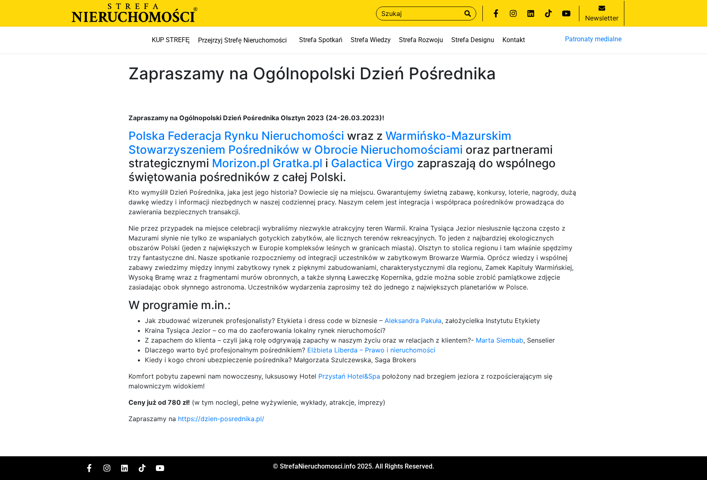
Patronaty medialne (593, 39)
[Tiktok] (548, 13)
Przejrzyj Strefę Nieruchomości (242, 40)
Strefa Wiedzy (371, 40)
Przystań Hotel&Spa (349, 376)
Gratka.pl (297, 163)
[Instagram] (513, 13)
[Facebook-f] (496, 13)
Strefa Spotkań (320, 40)
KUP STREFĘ (171, 40)
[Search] (467, 13)
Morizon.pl (241, 163)
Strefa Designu (472, 40)
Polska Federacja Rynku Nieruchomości (236, 136)
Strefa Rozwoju (421, 40)
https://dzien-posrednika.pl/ (221, 419)
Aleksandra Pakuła (413, 320)
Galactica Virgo (372, 163)
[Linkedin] (531, 13)
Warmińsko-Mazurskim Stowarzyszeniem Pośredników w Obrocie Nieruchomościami (319, 143)
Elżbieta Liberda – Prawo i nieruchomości (371, 350)
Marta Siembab (499, 340)
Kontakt (513, 40)
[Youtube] (566, 13)
